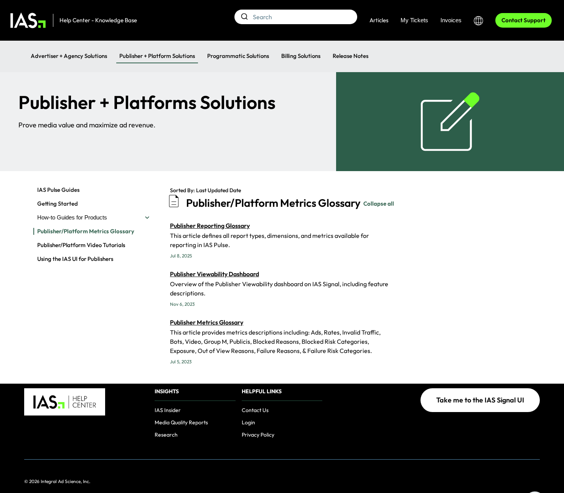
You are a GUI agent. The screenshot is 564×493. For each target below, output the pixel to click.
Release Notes (350, 55)
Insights (167, 391)
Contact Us (255, 410)
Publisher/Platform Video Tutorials (81, 245)
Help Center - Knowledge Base (98, 20)
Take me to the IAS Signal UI (480, 400)
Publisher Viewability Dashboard (214, 274)
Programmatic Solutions (238, 55)
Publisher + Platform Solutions (157, 55)
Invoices (451, 20)
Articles (378, 20)
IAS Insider (168, 410)
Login (248, 422)
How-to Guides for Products (72, 217)
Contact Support (523, 20)
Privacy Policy (258, 434)
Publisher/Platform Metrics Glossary (85, 231)
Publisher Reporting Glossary (210, 225)
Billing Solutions (300, 55)
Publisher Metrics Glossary (206, 322)
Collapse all (378, 203)
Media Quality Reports (181, 422)
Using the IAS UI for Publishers (75, 259)
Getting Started (57, 203)
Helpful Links (262, 391)
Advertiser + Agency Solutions (69, 55)
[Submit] (244, 17)
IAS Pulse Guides (58, 189)
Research (166, 434)
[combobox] (295, 17)
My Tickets (414, 20)
